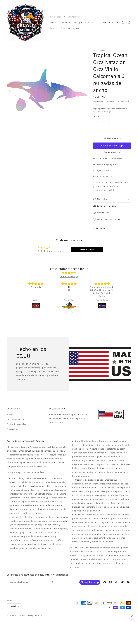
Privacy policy (12, 429)
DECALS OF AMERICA (19, 615)
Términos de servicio (16, 419)
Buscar (10, 414)
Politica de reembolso (16, 424)
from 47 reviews (67, 276)
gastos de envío (102, 101)
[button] (74, 17)
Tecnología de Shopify (34, 615)
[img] (69, 273)
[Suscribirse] (52, 582)
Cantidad (96, 116)
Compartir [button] (100, 228)
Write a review (87, 249)
